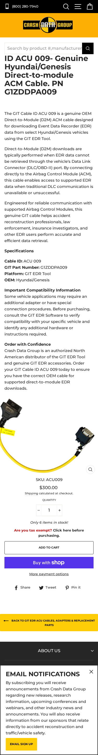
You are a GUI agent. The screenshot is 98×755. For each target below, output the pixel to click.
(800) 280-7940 (24, 6)
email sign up (21, 744)
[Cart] (88, 6)
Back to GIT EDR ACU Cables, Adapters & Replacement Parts (53, 623)
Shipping (31, 493)
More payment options (49, 574)
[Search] (65, 6)
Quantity (49, 500)
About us (49, 650)
